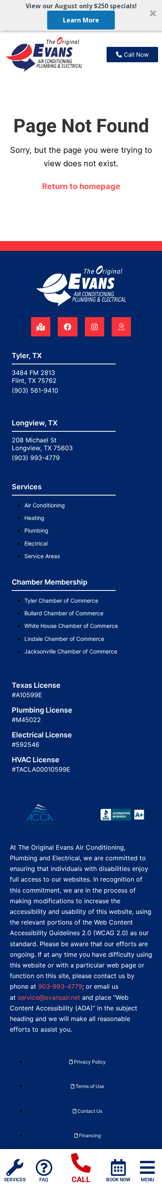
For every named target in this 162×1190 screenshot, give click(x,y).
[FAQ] (43, 1167)
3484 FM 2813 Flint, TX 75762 (34, 376)
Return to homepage (81, 186)
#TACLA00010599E (41, 769)
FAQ (43, 1180)
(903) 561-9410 (35, 390)
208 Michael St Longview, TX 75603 (42, 444)
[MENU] (147, 1167)
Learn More (81, 20)
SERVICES (15, 1180)
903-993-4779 (60, 986)
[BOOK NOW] (118, 1167)
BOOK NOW (118, 1180)
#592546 (25, 744)
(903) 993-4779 (36, 458)
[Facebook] (67, 326)
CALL (81, 1179)
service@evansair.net (49, 997)
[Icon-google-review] (121, 326)
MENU (147, 1180)
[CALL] (81, 1163)
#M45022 (26, 720)
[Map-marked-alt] (40, 326)
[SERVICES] (14, 1167)
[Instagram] (94, 326)
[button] (81, 15)
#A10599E (27, 695)
